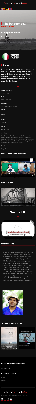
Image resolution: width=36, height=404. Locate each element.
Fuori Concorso (7, 37)
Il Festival (4, 380)
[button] (34, 3)
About (3, 377)
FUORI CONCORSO (8, 27)
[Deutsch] (7, 8)
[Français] (11, 8)
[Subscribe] (33, 368)
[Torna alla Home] (14, 3)
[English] (2, 8)
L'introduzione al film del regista (13, 153)
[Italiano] (9, 8)
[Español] (4, 8)
